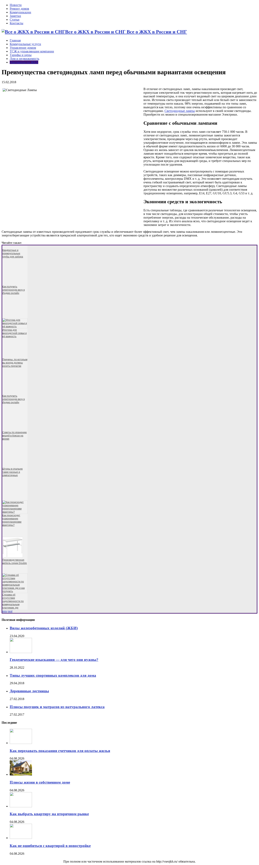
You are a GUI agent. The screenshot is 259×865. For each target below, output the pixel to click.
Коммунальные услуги (25, 44)
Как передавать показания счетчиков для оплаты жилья (60, 751)
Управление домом (23, 47)
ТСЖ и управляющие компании (32, 51)
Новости (16, 5)
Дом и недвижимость (24, 58)
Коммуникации (20, 12)
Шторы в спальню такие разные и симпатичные (12, 472)
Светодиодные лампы (180, 111)
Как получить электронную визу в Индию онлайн (13, 290)
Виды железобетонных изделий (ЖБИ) (44, 628)
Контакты (16, 23)
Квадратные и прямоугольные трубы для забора (12, 253)
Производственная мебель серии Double (14, 562)
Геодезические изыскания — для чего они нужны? (54, 660)
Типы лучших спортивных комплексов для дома (53, 675)
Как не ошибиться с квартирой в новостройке (50, 846)
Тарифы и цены (21, 55)
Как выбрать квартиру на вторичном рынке (49, 814)
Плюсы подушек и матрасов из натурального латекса (57, 707)
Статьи (14, 19)
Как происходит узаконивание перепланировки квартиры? (11, 520)
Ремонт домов (19, 8)
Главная (15, 40)
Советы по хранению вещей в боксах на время (14, 435)
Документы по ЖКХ (24, 62)
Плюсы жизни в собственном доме (40, 782)
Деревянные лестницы (29, 691)
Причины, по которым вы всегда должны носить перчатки (14, 362)
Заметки (15, 16)
